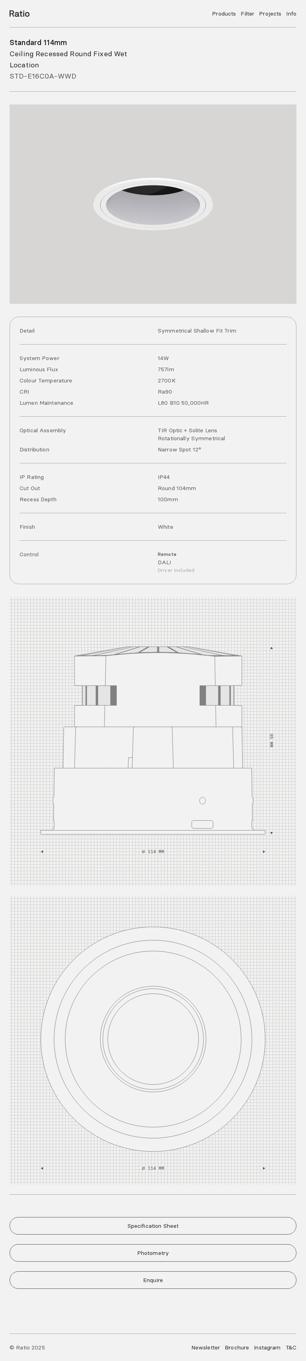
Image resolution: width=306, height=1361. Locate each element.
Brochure (237, 1347)
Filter (247, 13)
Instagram (267, 1347)
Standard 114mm (38, 42)
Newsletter (205, 1347)
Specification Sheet (153, 1225)
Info (291, 13)
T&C (291, 1347)
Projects (270, 13)
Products (224, 13)
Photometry (153, 1253)
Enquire (153, 1280)
